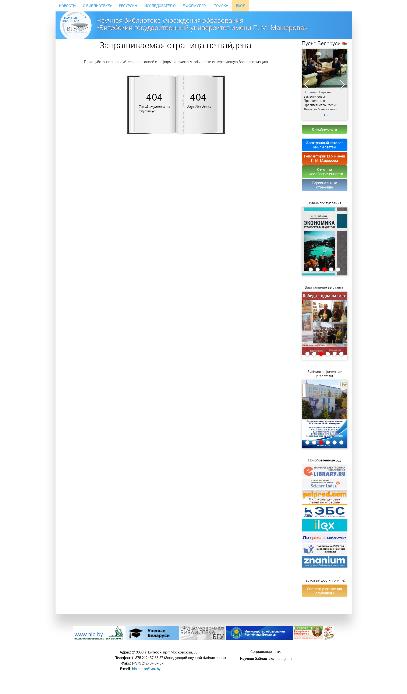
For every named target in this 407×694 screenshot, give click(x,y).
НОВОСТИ (67, 6)
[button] (342, 84)
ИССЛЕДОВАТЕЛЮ (160, 6)
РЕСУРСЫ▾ (128, 6)
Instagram (284, 658)
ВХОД (240, 6)
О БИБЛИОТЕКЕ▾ (97, 6)
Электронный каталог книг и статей (324, 145)
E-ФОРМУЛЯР (194, 6)
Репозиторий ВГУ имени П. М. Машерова (324, 158)
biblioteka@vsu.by (146, 669)
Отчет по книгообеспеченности (324, 171)
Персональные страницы (324, 185)
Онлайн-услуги (324, 129)
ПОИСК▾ (221, 6)
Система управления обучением (324, 591)
